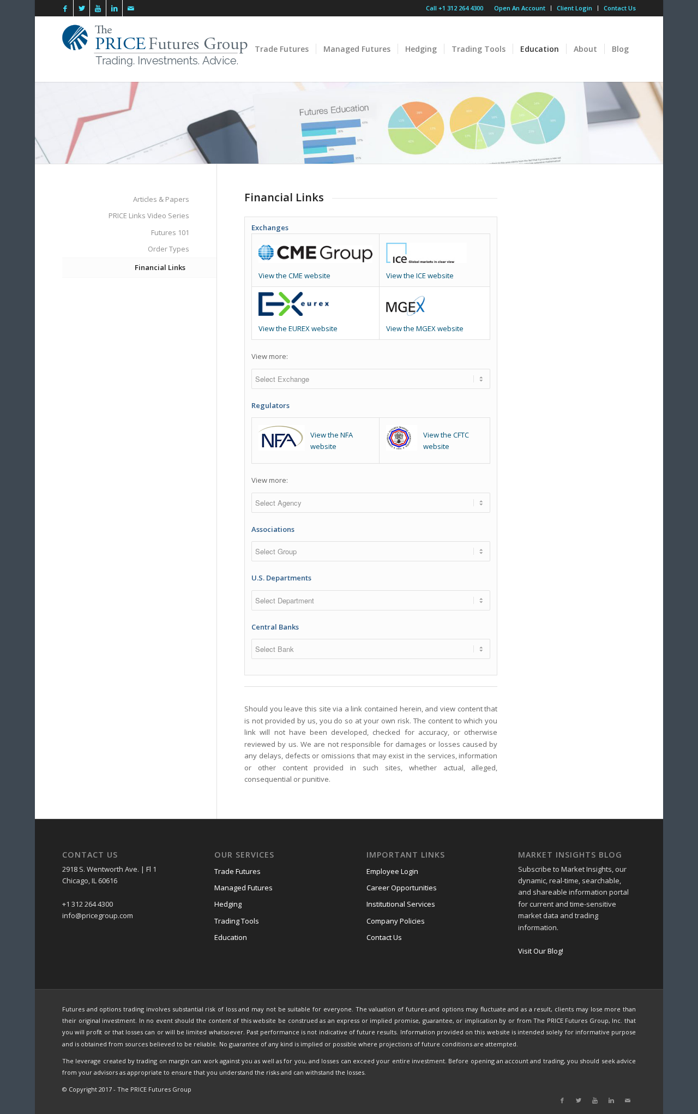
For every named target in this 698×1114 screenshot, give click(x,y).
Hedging (228, 904)
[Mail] (131, 8)
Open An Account (519, 8)
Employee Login (392, 871)
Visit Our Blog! (540, 951)
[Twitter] (81, 8)
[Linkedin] (114, 8)
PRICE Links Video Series (149, 215)
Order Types (168, 249)
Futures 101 (170, 232)
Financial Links (160, 267)
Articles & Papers (161, 199)
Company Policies (395, 921)
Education (230, 937)
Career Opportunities (401, 888)
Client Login (574, 8)
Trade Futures (237, 871)
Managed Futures (243, 888)
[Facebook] (65, 8)
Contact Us (620, 8)
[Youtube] (98, 8)
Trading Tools (236, 921)
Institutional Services (400, 904)
